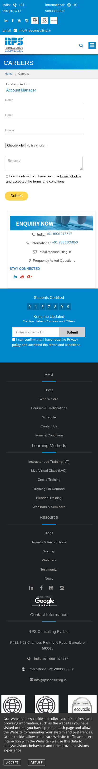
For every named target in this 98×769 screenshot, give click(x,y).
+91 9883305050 (64, 242)
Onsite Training (49, 479)
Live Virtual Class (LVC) (49, 470)
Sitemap (49, 551)
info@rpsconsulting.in (35, 30)
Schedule (49, 417)
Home (9, 73)
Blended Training (49, 498)
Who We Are (48, 399)
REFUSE (37, 762)
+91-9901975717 (55, 659)
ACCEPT (12, 762)
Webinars (49, 560)
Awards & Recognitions (49, 542)
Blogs (49, 533)
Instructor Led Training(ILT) (48, 461)
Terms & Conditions (49, 435)
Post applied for (18, 84)
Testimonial (48, 569)
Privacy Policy (70, 176)
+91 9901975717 (58, 234)
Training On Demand (49, 489)
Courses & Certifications (49, 408)
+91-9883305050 (61, 669)
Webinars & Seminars (49, 507)
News (49, 578)
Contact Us (49, 426)
